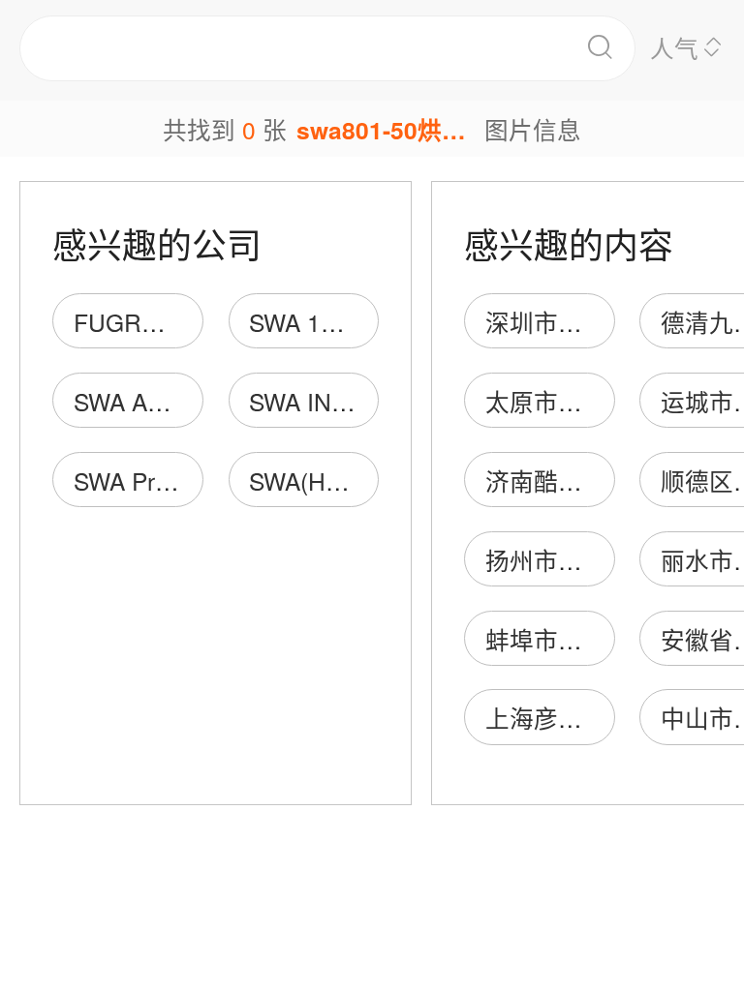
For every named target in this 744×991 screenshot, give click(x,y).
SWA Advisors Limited (189, 401)
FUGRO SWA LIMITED (196, 322)
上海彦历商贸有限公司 (606, 718)
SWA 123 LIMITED (349, 322)
